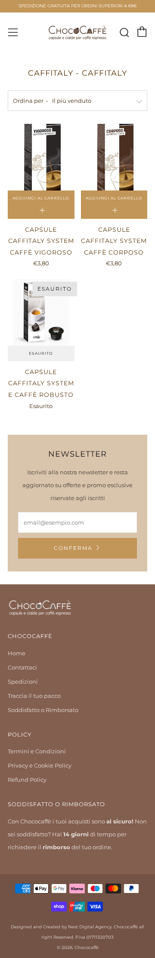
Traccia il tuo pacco (34, 695)
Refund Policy (27, 779)
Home (16, 653)
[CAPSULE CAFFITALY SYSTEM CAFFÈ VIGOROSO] (41, 157)
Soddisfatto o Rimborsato (43, 709)
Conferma (73, 548)
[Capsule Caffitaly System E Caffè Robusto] (41, 312)
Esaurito (41, 353)
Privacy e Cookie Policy (39, 765)
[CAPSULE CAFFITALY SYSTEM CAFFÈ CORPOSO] (114, 157)
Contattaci (22, 667)
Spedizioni (23, 681)
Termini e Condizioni (37, 751)
